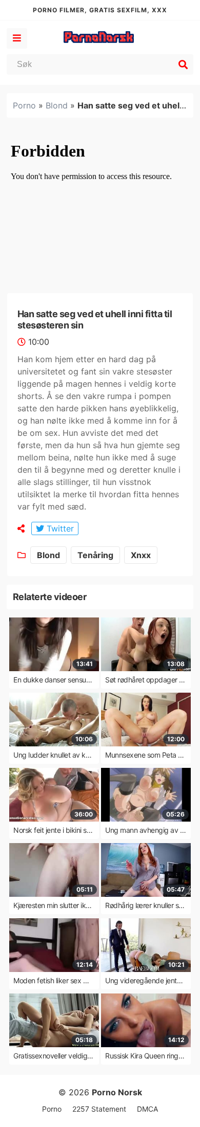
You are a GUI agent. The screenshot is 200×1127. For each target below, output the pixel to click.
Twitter (59, 528)
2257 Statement (99, 1108)
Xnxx (141, 555)
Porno (24, 105)
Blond (57, 105)
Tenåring (95, 555)
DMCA (147, 1108)
